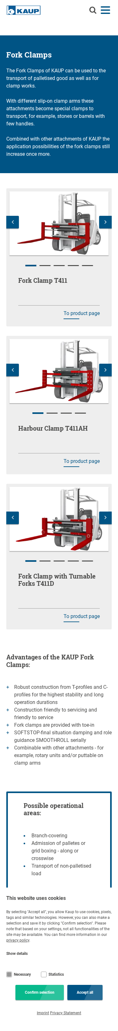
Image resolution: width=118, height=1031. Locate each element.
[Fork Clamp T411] (59, 223)
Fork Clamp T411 (42, 280)
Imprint (43, 1013)
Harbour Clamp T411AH (53, 428)
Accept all (85, 992)
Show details (17, 953)
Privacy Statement (65, 1013)
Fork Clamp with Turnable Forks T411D (57, 579)
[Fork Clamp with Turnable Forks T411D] (59, 519)
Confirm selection (39, 992)
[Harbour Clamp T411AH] (59, 371)
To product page (82, 313)
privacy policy (17, 940)
